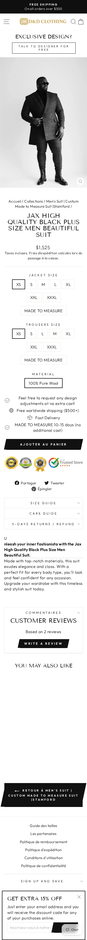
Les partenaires (43, 833)
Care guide (43, 513)
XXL (34, 297)
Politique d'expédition (43, 850)
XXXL (52, 297)
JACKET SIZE (43, 275)
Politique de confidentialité (43, 865)
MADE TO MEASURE (43, 310)
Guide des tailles (43, 825)
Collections (33, 201)
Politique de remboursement (43, 842)
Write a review (43, 643)
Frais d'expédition (43, 253)
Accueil (14, 201)
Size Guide (43, 503)
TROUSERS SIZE (43, 324)
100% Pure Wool (43, 383)
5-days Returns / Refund (43, 524)
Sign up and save (42, 881)
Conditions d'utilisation (43, 857)
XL (68, 284)
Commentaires (44, 613)
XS (18, 284)
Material (43, 374)
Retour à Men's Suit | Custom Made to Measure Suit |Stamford (43, 795)
